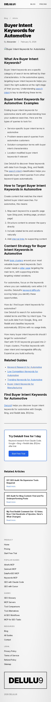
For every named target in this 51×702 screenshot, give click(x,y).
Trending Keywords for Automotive (24, 379)
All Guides (8, 635)
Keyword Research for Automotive (24, 367)
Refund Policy (10, 660)
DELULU (10, 4)
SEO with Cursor (11, 586)
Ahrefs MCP (9, 565)
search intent (15, 171)
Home (6, 544)
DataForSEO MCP (11, 573)
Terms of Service (11, 655)
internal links (18, 239)
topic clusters (16, 260)
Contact (7, 640)
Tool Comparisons (12, 606)
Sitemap (7, 664)
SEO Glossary (10, 598)
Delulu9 (8, 405)
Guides (7, 593)
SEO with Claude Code (14, 582)
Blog (32, 4)
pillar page (25, 268)
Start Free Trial (18, 454)
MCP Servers (10, 602)
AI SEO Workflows (12, 615)
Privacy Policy (10, 651)
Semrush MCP (10, 569)
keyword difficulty (31, 290)
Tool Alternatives (11, 611)
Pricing (43, 4)
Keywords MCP (10, 578)
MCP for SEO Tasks (12, 619)
